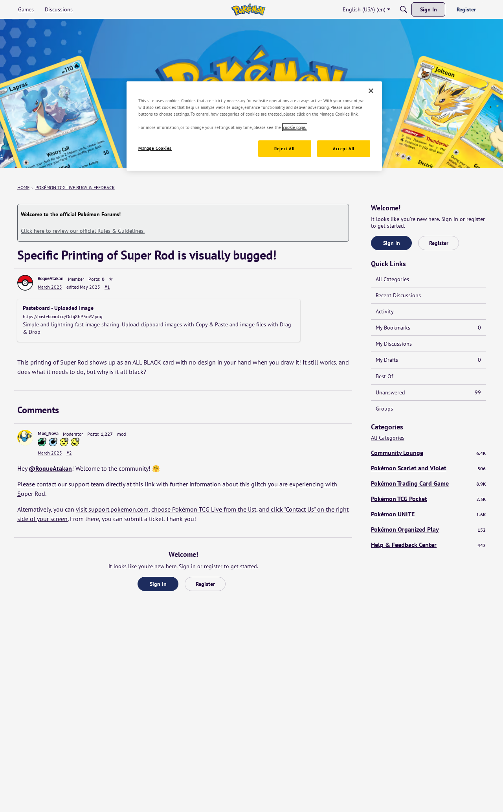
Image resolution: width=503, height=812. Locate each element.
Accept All (343, 148)
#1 (107, 287)
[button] (25, 283)
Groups (384, 408)
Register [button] (205, 583)
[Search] (404, 9)
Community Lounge (428, 453)
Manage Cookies (155, 148)
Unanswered (428, 392)
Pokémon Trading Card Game (428, 483)
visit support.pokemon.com (112, 509)
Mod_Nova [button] (48, 433)
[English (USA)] (248, 9)
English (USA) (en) (364, 9)
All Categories (392, 279)
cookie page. (295, 127)
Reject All (284, 148)
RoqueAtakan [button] (51, 278)
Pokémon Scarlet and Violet (428, 468)
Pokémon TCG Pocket (428, 499)
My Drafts (428, 359)
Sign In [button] (158, 583)
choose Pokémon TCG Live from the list (203, 509)
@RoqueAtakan (50, 468)
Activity (385, 311)
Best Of (384, 376)
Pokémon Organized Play (428, 529)
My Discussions (394, 343)
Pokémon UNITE (428, 514)
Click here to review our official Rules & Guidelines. (83, 230)
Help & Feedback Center (428, 545)
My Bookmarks (428, 327)
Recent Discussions (398, 295)
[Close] (371, 90)
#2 (69, 453)
